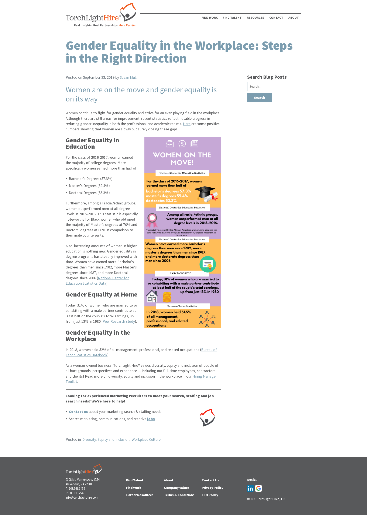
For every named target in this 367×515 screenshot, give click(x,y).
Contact (276, 18)
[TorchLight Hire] (101, 16)
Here (187, 123)
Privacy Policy (212, 487)
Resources (255, 18)
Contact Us (210, 480)
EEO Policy (210, 495)
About (168, 480)
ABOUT (293, 18)
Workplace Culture (146, 439)
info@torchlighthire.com (82, 497)
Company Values (176, 487)
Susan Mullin (129, 77)
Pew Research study (119, 321)
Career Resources (140, 495)
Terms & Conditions (179, 495)
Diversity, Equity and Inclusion (105, 439)
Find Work (210, 18)
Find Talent (232, 18)
